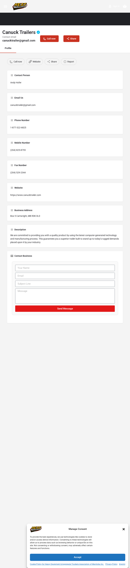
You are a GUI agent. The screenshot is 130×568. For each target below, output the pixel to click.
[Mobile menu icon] (5, 6)
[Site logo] (20, 6)
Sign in (116, 6)
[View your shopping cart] (125, 6)
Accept (77, 557)
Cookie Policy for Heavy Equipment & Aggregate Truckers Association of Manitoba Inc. (67, 564)
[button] (123, 529)
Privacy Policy (111, 564)
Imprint (122, 564)
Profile (8, 48)
